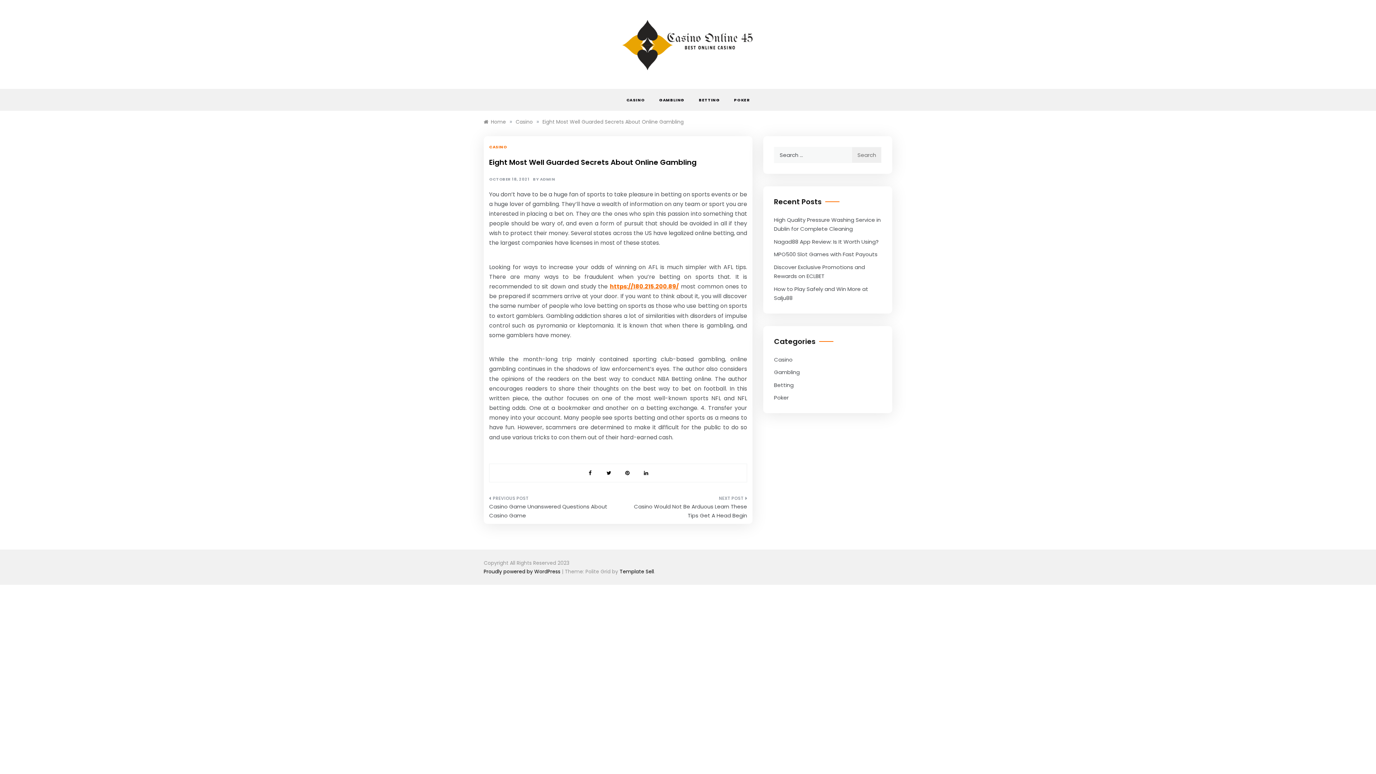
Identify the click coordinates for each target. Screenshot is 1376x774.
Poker (742, 100)
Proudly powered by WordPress (523, 571)
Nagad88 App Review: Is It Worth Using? (826, 241)
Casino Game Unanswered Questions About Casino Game (548, 511)
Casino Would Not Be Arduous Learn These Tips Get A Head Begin (690, 511)
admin (547, 179)
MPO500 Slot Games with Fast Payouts (826, 254)
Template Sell (637, 571)
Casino (635, 100)
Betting (709, 100)
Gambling (671, 100)
